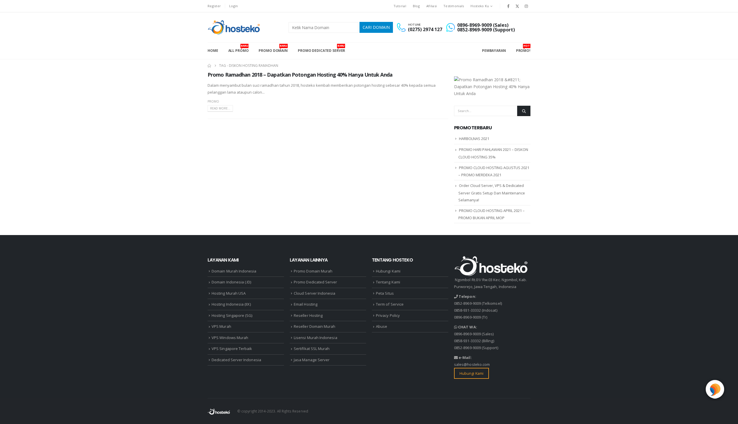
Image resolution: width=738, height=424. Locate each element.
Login (233, 6)
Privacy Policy (388, 315)
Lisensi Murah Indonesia (315, 337)
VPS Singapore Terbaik (232, 348)
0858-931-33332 (467, 310)
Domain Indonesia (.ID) (231, 282)
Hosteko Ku (479, 6)
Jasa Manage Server (312, 359)
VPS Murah (221, 326)
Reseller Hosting (308, 315)
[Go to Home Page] (209, 65)
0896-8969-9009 (467, 317)
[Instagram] (526, 6)
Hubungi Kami (388, 271)
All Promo (238, 48)
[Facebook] (508, 6)
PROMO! (523, 48)
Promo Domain (273, 48)
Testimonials (453, 6)
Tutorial (400, 6)
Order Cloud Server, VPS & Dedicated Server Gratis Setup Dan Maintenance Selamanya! (491, 192)
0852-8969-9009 (467, 303)
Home (213, 50)
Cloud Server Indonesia (314, 293)
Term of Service (390, 304)
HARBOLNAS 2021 (474, 138)
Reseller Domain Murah (314, 326)
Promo (213, 101)
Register (214, 6)
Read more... (220, 108)
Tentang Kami (388, 282)
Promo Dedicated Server (321, 48)
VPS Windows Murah (230, 337)
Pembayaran (494, 50)
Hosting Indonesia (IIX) (231, 304)
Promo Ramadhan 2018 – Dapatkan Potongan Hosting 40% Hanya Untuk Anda (300, 74)
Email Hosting (305, 304)
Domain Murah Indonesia (234, 271)
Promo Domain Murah (313, 271)
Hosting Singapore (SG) (232, 315)
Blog (416, 6)
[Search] (523, 111)
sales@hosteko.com (472, 364)
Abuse (381, 326)
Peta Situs (385, 293)
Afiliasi (431, 6)
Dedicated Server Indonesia (236, 359)
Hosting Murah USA (229, 293)
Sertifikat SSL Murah (312, 348)
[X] (517, 6)
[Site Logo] (234, 27)
